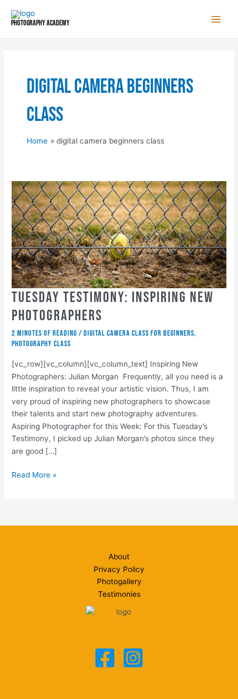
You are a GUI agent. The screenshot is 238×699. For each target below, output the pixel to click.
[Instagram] (133, 658)
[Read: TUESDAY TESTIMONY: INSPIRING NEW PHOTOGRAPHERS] (119, 234)
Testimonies (119, 594)
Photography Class (41, 344)
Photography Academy (40, 23)
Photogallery (119, 581)
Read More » (34, 475)
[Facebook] (105, 658)
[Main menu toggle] (216, 19)
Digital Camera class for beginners (139, 333)
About (119, 556)
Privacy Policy (119, 569)
